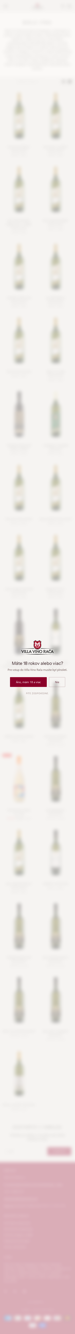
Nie (57, 682)
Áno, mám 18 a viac (28, 682)
